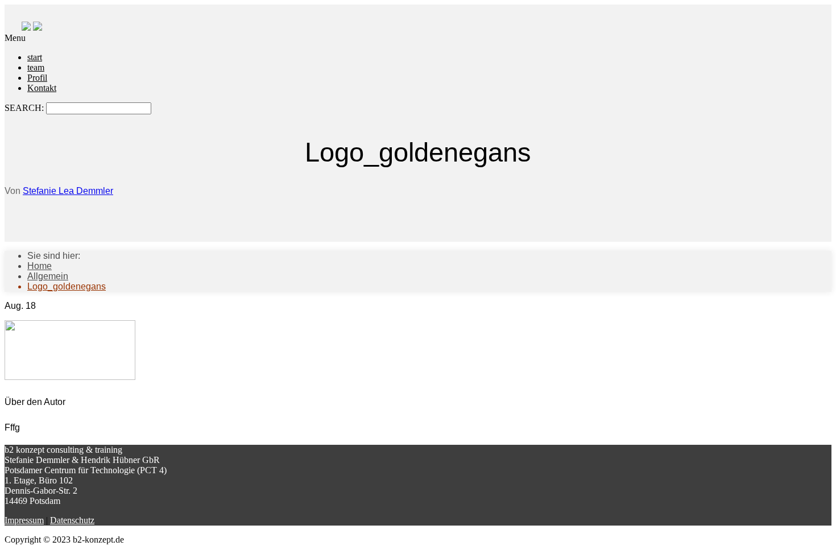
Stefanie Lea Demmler (68, 191)
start (34, 57)
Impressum (24, 520)
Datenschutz (72, 520)
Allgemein (47, 276)
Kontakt (41, 88)
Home (39, 266)
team (35, 67)
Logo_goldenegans (66, 286)
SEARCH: (25, 108)
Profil (37, 77)
